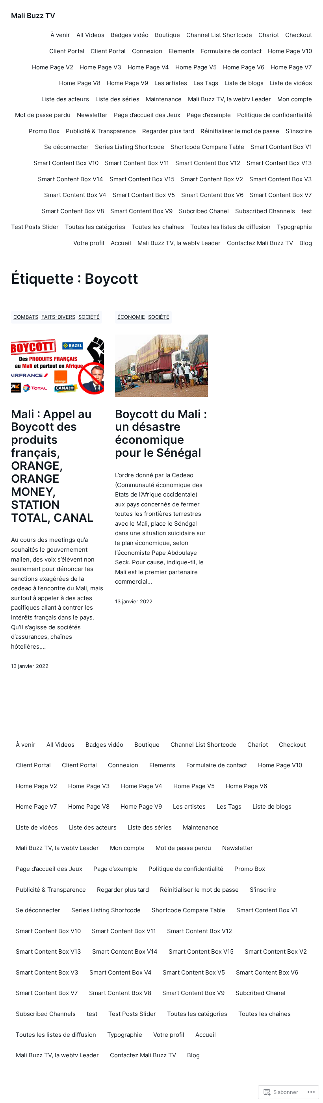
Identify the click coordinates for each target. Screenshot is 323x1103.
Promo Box (44, 131)
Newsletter (92, 115)
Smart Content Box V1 (281, 147)
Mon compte (294, 99)
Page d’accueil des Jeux (147, 115)
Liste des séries (117, 99)
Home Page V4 (148, 67)
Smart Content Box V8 (73, 211)
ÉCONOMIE (131, 317)
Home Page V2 (52, 67)
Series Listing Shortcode (129, 147)
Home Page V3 (100, 67)
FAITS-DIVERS (58, 317)
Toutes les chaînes (158, 227)
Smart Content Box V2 (212, 179)
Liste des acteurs (65, 99)
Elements (182, 51)
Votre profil (88, 243)
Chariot (268, 35)
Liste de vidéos (291, 83)
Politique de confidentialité (274, 115)
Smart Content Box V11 (137, 163)
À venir (60, 35)
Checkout (298, 35)
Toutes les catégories (95, 227)
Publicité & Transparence (101, 131)
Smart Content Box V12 (207, 163)
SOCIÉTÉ (89, 317)
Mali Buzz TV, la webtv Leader (229, 99)
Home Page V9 (127, 83)
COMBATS (25, 317)
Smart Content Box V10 (65, 163)
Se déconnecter (66, 147)
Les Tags (205, 83)
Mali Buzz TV (33, 15)
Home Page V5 (196, 67)
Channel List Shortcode (219, 35)
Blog (305, 243)
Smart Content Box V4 (75, 195)
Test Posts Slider (35, 227)
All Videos (90, 35)
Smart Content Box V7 (281, 195)
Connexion (147, 51)
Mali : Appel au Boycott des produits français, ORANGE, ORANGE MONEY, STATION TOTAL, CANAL (52, 466)
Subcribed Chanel (204, 211)
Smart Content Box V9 (141, 211)
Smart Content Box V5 (144, 195)
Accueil (121, 243)
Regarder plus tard (168, 131)
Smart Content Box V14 (70, 179)
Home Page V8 (79, 83)
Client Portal (66, 51)
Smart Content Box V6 (212, 195)
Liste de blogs (244, 83)
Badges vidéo (130, 35)
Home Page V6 (243, 67)
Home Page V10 (290, 51)
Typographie (294, 227)
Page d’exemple (209, 115)
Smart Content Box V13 (279, 163)
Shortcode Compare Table (207, 147)
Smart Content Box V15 (142, 179)
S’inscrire (299, 131)
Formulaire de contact (231, 51)
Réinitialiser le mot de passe (239, 131)
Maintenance (164, 99)
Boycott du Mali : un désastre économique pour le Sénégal (161, 434)
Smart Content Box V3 (280, 179)
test (306, 211)
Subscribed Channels (265, 211)
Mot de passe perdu (43, 115)
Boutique (167, 35)
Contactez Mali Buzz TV (260, 243)
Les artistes (170, 83)
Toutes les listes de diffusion (230, 227)
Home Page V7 (291, 67)
